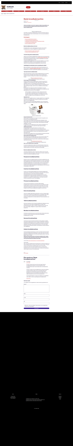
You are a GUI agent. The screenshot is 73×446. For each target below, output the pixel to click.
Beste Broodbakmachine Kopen (35, 68)
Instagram (60, 397)
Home (2, 13)
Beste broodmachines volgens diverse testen (32, 50)
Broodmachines (29, 22)
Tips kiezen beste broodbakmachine (30, 42)
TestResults (10, 7)
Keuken (5, 13)
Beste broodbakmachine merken (30, 43)
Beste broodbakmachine (33, 19)
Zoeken (28, 7)
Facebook (60, 396)
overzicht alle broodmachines (43, 57)
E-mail (25, 297)
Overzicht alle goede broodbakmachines (31, 40)
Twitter (60, 398)
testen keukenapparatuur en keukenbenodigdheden (36, 240)
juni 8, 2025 (28, 262)
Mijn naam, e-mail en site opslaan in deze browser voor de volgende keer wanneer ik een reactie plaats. (36, 306)
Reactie (25, 284)
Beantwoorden (28, 278)
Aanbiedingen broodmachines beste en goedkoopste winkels (34, 41)
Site (24, 301)
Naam (25, 293)
